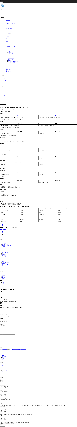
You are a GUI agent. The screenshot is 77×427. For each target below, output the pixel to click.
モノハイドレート (10, 46)
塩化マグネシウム (19, 115)
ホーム (3, 365)
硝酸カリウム (4, 255)
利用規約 (19, 349)
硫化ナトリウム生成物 (5, 264)
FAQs (3, 283)
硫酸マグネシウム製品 (5, 252)
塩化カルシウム (57, 115)
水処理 (3, 278)
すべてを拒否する (8, 423)
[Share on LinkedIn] (2, 225)
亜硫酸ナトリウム (4, 261)
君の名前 (1, 318)
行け (15, 227)
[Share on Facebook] (1, 225)
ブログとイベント (4, 282)
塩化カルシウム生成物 (5, 244)
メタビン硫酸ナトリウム (5, 262)
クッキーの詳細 (3, 406)
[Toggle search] (0, 8)
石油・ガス (3, 277)
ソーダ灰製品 (4, 256)
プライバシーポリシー (15, 349)
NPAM (11, 33)
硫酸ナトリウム (4, 265)
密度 (7, 36)
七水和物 (14, 46)
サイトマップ (24, 349)
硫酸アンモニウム (4, 242)
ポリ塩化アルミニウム (5, 254)
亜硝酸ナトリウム (4, 263)
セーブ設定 (12, 423)
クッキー (21, 349)
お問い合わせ (4, 375)
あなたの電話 (2, 324)
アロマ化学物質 (4, 243)
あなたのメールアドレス (4, 321)
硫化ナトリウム (4, 260)
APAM (7, 33)
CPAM (9, 33)
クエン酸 (3, 246)
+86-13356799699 (8, 237)
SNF (7, 49)
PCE (8, 49)
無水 (7, 46)
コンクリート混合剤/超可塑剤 (6, 247)
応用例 (3, 355)
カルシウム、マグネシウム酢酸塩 (6, 245)
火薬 (12, 23)
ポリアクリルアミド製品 (5, 253)
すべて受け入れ (3, 423)
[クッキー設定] (1, 425)
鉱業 (2, 276)
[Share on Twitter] (3, 225)
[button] (2, 231)
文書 (2, 284)
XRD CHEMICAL (4, 349)
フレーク (14, 23)
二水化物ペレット (9, 23)
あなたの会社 (2, 327)
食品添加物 (3, 275)
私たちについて (4, 356)
